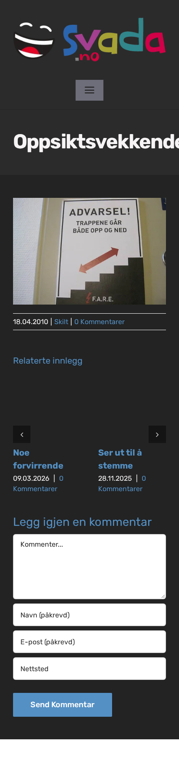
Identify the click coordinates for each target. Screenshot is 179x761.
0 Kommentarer (99, 322)
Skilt (61, 322)
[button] (21, 434)
